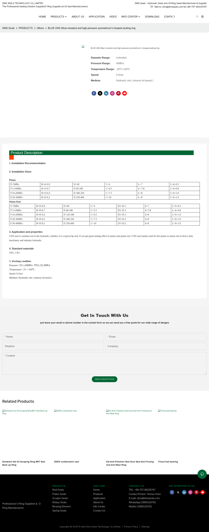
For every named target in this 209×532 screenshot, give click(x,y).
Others (40, 28)
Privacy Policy (131, 526)
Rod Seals (58, 489)
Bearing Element (61, 506)
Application (99, 498)
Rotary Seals (59, 502)
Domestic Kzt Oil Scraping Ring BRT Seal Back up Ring (23, 463)
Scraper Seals (60, 498)
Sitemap (145, 526)
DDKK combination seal (66, 461)
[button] (174, 16)
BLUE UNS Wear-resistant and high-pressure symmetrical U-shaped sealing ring (91, 28)
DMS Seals (8, 28)
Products (98, 494)
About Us (98, 502)
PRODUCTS (26, 28)
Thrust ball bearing (168, 461)
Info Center (99, 506)
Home (96, 489)
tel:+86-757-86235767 (195, 6)
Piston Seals (59, 494)
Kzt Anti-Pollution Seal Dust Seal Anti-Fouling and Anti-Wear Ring (130, 463)
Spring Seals (59, 510)
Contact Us (99, 510)
